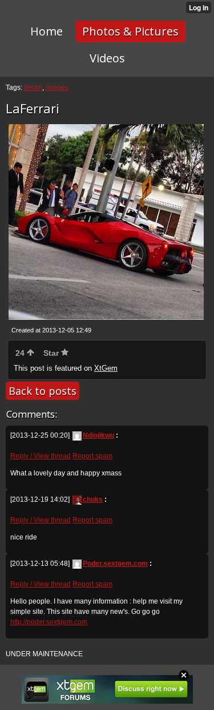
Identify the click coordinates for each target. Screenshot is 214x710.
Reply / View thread (40, 456)
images (57, 88)
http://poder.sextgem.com (48, 622)
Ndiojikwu (98, 435)
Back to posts (42, 391)
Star (52, 353)
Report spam (92, 456)
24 (21, 353)
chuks (93, 499)
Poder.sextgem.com (115, 564)
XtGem (106, 368)
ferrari (33, 88)
